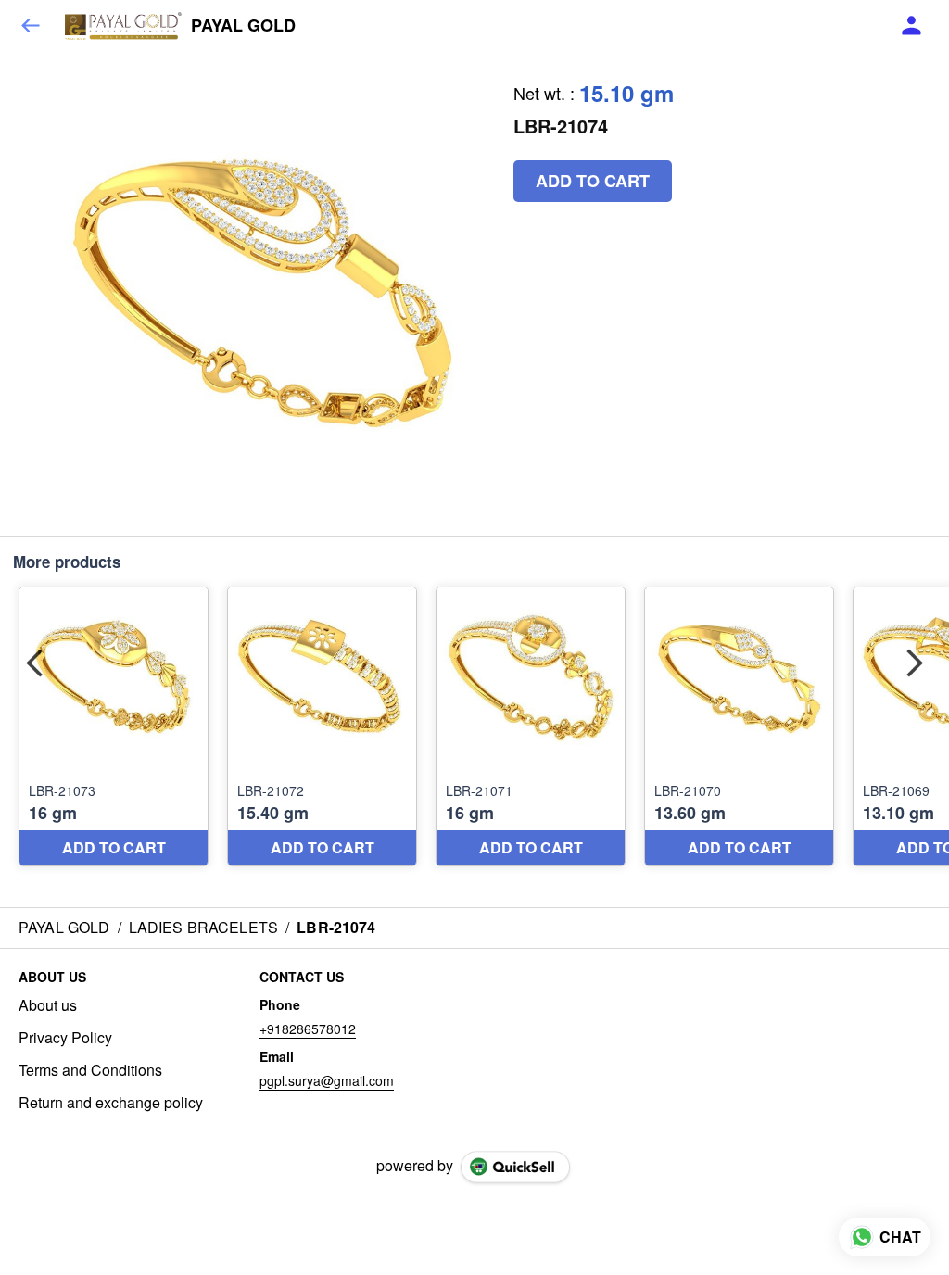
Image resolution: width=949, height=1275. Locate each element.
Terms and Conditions (90, 1070)
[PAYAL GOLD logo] (123, 26)
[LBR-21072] (322, 727)
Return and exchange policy (111, 1102)
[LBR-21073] (113, 727)
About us (48, 1005)
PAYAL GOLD (243, 26)
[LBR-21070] (739, 727)
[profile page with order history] (911, 25)
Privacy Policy (65, 1038)
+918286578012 (307, 1028)
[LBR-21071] (530, 727)
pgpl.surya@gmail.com (326, 1080)
